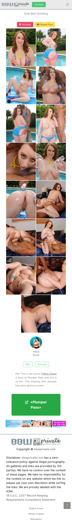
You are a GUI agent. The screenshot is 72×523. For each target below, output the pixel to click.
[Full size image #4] (21, 123)
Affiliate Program (36, 514)
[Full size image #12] (21, 276)
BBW (27, 364)
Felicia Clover (36, 353)
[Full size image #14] (36, 314)
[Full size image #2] (21, 85)
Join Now (39, 4)
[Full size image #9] (51, 199)
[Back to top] (67, 505)
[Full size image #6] (21, 161)
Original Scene (36, 508)
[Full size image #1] (51, 47)
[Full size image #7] (51, 161)
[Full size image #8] (21, 199)
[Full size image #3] (51, 85)
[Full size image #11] (51, 237)
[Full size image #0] (21, 47)
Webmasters (36, 519)
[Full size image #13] (51, 276)
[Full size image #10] (21, 237)
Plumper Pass (46, 24)
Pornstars (42, 364)
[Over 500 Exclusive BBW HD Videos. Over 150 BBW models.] (36, 426)
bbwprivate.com (45, 449)
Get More (26, 24)
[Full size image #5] (51, 123)
